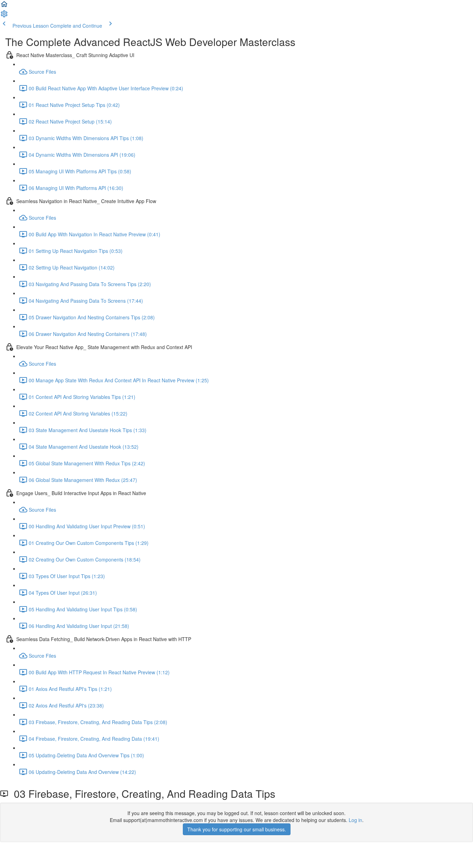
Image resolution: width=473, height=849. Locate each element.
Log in (355, 819)
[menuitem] (4, 15)
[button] (4, 6)
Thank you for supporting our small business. (236, 829)
